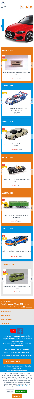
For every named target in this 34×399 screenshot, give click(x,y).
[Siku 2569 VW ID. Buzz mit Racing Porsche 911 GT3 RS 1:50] (16, 205)
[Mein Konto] (26, 7)
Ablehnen (10, 391)
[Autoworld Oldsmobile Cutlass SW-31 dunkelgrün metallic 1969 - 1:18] (16, 241)
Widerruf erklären (13, 361)
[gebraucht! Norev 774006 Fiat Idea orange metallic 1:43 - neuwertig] (16, 169)
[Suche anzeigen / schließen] (22, 7)
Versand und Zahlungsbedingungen (21, 344)
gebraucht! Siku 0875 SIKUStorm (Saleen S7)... (17, 287)
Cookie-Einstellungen (9, 349)
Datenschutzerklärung (17, 343)
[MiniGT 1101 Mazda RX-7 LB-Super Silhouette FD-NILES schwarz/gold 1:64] (16, 98)
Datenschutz (16, 355)
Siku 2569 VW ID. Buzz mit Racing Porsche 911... (16, 216)
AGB (22, 355)
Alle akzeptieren (21, 391)
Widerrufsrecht (6, 355)
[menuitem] (5, 7)
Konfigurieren (17, 396)
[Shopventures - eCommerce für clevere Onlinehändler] (17, 370)
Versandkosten (8, 336)
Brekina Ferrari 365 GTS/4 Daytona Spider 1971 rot (16, 73)
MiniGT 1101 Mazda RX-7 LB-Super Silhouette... (16, 109)
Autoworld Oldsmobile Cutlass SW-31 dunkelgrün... (16, 252)
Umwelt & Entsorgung (23, 349)
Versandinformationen (17, 341)
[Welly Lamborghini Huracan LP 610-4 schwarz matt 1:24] (16, 134)
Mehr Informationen (23, 386)
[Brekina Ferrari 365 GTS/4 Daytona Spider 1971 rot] (16, 62)
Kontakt (6, 352)
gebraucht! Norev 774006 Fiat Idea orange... (16, 179)
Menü (6, 7)
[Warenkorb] (31, 7)
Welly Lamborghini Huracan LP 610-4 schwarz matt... (16, 145)
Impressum (6, 343)
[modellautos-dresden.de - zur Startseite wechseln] (3, 2)
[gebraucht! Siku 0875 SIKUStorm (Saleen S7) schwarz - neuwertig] (17, 276)
